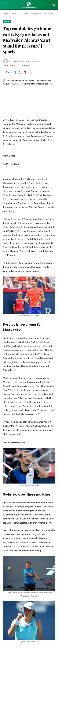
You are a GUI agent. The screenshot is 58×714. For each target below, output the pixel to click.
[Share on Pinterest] (25, 72)
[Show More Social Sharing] (31, 72)
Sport (7, 21)
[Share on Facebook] (15, 72)
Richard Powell (18, 61)
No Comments (11, 66)
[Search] (53, 4)
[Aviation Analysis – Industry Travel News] (29, 5)
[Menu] (5, 4)
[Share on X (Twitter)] (20, 72)
